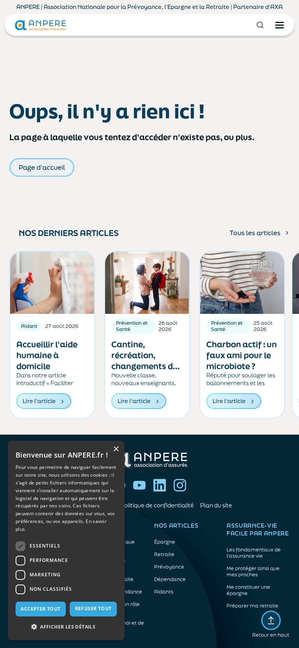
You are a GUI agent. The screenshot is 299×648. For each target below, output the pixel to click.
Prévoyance (169, 567)
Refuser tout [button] (93, 608)
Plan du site (216, 505)
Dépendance (170, 579)
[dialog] (66, 540)
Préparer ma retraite (252, 606)
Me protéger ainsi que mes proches (253, 571)
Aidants (163, 592)
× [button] (116, 449)
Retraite (164, 554)
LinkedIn (159, 485)
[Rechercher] (260, 25)
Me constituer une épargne (248, 590)
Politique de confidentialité (157, 505)
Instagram (180, 485)
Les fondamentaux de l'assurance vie (254, 553)
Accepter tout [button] (40, 609)
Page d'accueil (42, 167)
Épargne (164, 542)
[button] (66, 627)
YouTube (139, 485)
